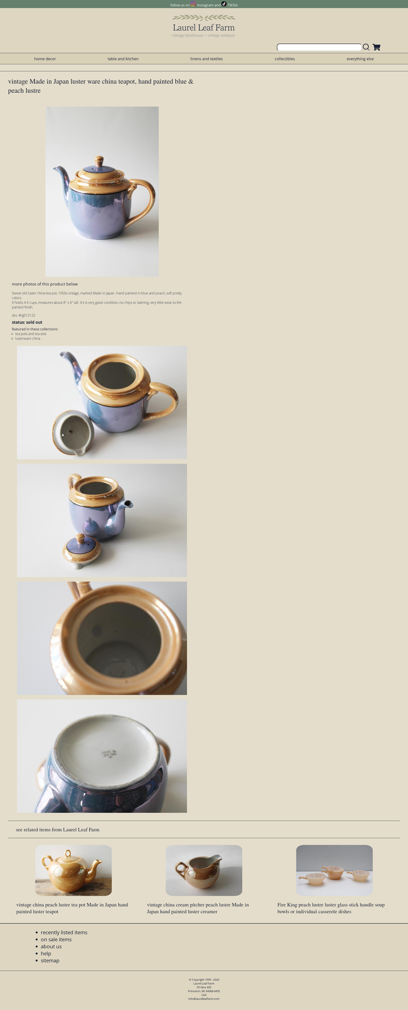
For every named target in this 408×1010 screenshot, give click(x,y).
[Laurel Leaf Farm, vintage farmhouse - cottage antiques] (204, 25)
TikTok (233, 5)
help (46, 953)
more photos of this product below (45, 284)
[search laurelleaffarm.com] (367, 47)
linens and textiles (206, 58)
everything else (360, 58)
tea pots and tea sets (30, 333)
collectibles (285, 58)
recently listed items (64, 932)
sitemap (50, 960)
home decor (45, 58)
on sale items (56, 939)
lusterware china (27, 338)
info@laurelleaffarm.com (204, 999)
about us (51, 946)
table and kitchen (123, 58)
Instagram (205, 5)
